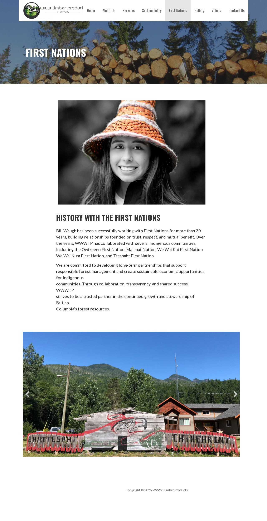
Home (91, 10)
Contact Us (236, 10)
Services (129, 10)
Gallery (199, 10)
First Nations (178, 10)
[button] (27, 394)
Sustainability (151, 10)
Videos (216, 10)
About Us (108, 10)
